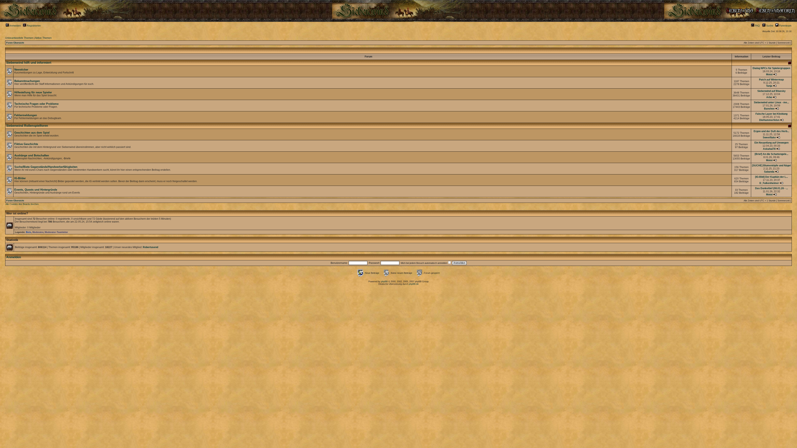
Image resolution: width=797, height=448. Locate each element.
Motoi (769, 74)
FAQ (757, 25)
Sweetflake (769, 137)
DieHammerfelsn (769, 120)
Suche (769, 25)
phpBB (384, 281)
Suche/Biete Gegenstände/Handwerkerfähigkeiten (45, 166)
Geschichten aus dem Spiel (32, 132)
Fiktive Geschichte (26, 144)
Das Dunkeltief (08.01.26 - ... (771, 188)
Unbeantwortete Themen (19, 38)
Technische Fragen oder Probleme (36, 103)
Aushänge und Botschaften (31, 155)
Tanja (769, 85)
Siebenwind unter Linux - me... (771, 102)
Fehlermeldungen (25, 115)
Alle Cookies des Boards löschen (22, 204)
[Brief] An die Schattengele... (771, 154)
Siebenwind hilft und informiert (28, 62)
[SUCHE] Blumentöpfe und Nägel (771, 165)
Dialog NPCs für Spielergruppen (771, 68)
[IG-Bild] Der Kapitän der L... (771, 176)
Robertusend (150, 247)
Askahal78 (769, 148)
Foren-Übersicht (15, 42)
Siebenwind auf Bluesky (771, 91)
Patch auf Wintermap (771, 79)
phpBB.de (414, 284)
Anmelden (15, 25)
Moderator (37, 232)
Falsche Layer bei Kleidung (771, 113)
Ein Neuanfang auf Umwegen (771, 142)
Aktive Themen (43, 38)
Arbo (769, 97)
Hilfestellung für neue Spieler (33, 92)
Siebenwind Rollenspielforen (27, 125)
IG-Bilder (20, 178)
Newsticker (21, 69)
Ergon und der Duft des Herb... (771, 131)
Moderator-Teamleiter (56, 232)
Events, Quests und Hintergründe (35, 189)
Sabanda (769, 171)
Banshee (769, 108)
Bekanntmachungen (27, 81)
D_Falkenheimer (769, 183)
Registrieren (33, 25)
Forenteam (785, 25)
